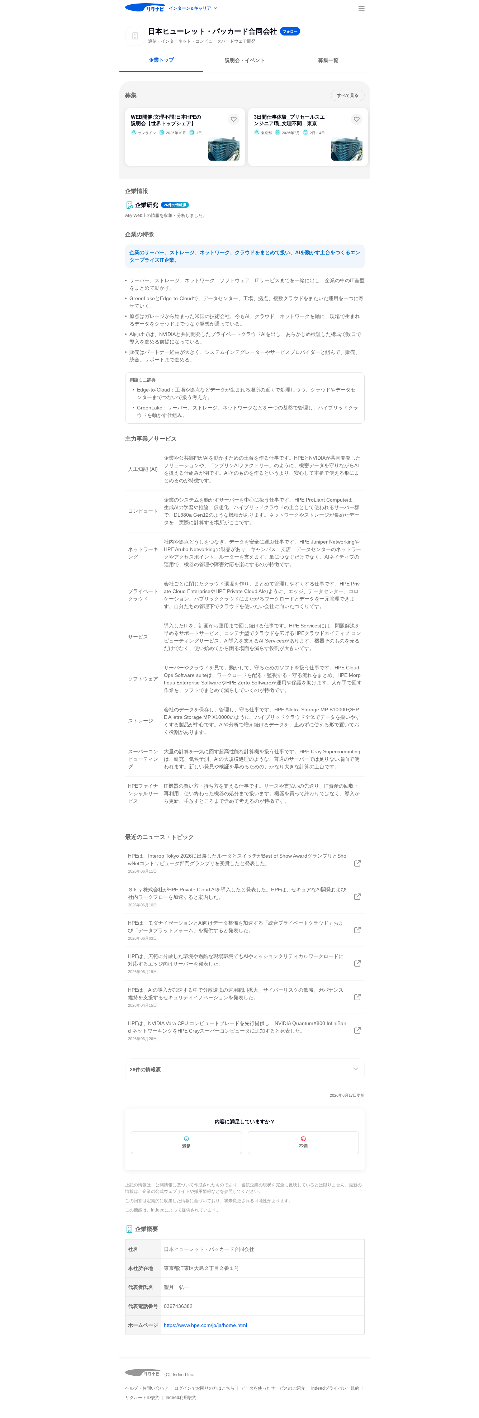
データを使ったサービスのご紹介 (273, 1388)
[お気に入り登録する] (234, 119)
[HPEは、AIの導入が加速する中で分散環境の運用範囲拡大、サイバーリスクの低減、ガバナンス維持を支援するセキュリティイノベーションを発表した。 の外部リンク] (357, 997)
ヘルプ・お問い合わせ (146, 1388)
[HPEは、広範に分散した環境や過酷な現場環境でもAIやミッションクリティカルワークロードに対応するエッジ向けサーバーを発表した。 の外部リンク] (357, 963)
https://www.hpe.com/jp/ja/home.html (205, 1325)
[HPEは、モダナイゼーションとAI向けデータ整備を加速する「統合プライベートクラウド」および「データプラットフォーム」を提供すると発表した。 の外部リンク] (357, 930)
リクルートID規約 (142, 1397)
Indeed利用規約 (181, 1397)
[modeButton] (193, 9)
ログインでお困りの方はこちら (204, 1388)
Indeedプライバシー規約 (335, 1388)
